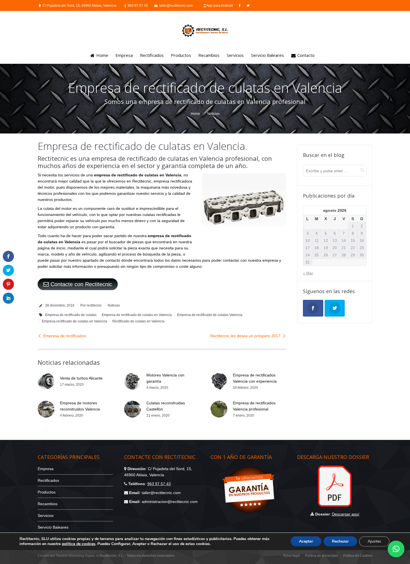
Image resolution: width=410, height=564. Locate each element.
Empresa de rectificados (64, 336)
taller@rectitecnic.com (176, 6)
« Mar (308, 273)
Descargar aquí (345, 514)
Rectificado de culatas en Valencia (138, 321)
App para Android (220, 6)
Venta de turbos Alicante (81, 378)
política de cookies (78, 543)
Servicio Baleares (53, 527)
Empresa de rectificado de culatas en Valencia (137, 315)
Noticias (213, 114)
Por (91, 305)
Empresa (46, 468)
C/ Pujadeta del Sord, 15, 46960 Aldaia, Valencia (79, 6)
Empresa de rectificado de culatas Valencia (209, 315)
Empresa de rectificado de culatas (71, 315)
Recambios (47, 504)
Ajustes (374, 541)
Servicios (46, 515)
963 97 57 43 (138, 6)
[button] (396, 549)
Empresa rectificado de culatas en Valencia (74, 321)
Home (195, 114)
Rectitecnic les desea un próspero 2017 (245, 336)
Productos (47, 492)
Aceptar (306, 541)
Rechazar (340, 541)
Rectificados (48, 480)
